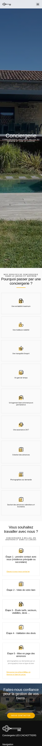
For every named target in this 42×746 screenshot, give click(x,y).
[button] (38, 4)
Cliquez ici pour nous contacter (18, 571)
